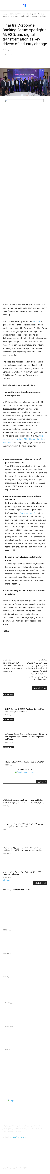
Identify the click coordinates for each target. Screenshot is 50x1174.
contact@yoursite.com (18, 1137)
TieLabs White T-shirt (21, 890)
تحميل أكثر (7, 880)
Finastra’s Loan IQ (27, 513)
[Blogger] (11, 1154)
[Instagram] (30, 1154)
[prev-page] (3, 767)
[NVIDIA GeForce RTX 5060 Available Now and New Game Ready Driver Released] (9, 701)
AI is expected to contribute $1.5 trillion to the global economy (24, 439)
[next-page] (4, 767)
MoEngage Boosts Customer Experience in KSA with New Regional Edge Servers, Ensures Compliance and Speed (26, 736)
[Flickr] (24, 1154)
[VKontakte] (36, 1154)
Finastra (36, 321)
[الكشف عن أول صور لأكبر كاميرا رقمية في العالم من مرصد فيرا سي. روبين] (9, 863)
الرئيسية (5, 14)
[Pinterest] (25, 61)
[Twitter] (19, 61)
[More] (37, 61)
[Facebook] (13, 61)
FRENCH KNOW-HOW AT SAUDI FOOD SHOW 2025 (24, 762)
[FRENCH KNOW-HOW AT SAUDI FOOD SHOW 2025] (9, 754)
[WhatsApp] (30, 61)
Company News (15, 14)
